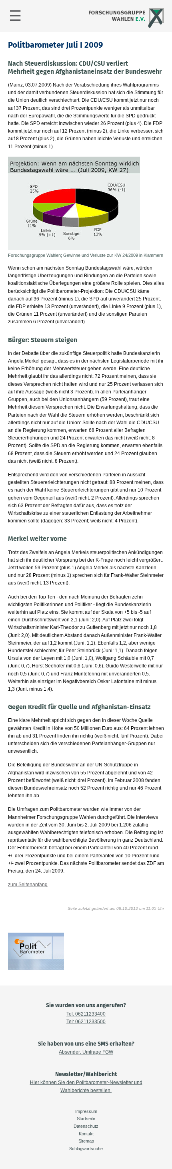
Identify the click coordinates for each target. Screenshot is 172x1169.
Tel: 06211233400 (86, 1014)
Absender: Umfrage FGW (86, 1052)
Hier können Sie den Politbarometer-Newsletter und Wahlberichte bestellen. (86, 1086)
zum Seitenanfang (28, 884)
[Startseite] (125, 27)
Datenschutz (86, 1126)
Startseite (86, 1118)
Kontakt (86, 1133)
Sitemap (86, 1141)
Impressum (86, 1111)
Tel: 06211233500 (86, 1021)
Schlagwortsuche (86, 1148)
